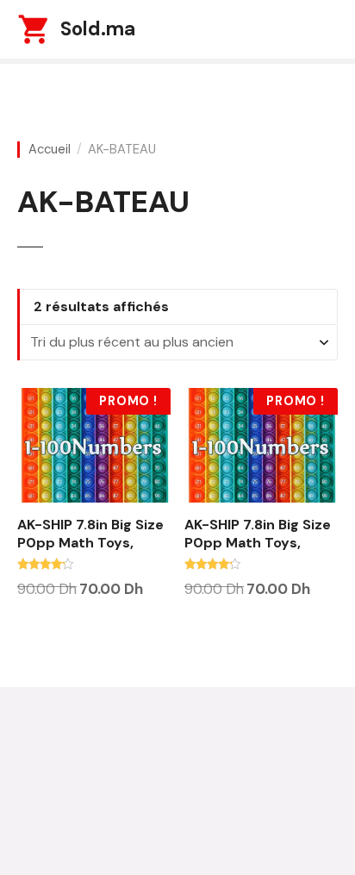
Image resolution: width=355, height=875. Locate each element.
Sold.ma (97, 28)
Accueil (49, 149)
